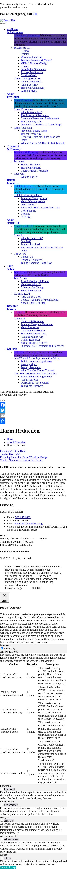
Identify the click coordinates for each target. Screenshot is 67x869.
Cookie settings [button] (13, 588)
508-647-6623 (23, 517)
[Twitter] (33, 410)
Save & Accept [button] (8, 867)
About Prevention (16, 442)
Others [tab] (3, 854)
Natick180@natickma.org (29, 523)
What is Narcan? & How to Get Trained (21, 460)
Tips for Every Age (10, 454)
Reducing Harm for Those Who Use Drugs (23, 457)
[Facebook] (33, 405)
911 (35, 14)
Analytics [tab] (5, 817)
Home (10, 439)
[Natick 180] (7, 20)
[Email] (33, 415)
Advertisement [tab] (8, 836)
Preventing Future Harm (13, 451)
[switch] (2, 789)
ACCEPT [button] (36, 588)
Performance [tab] (7, 801)
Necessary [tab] (5, 645)
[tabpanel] (33, 718)
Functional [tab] (6, 785)
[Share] (33, 421)
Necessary (9, 648)
